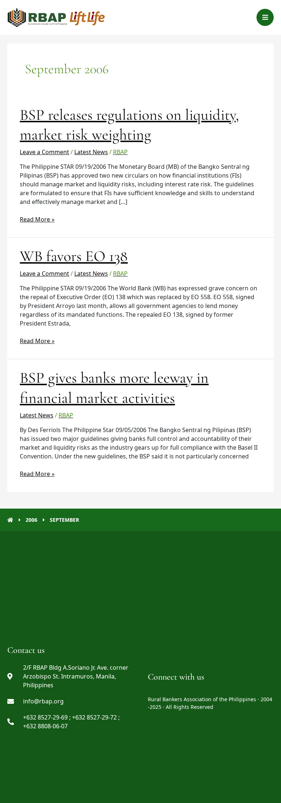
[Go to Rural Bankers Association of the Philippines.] (10, 519)
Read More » (37, 219)
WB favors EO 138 (74, 256)
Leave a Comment (44, 152)
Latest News (91, 152)
